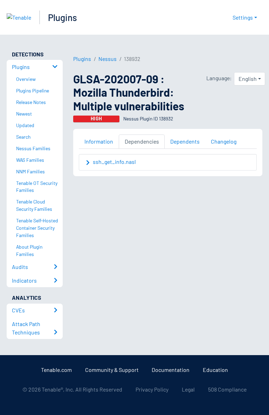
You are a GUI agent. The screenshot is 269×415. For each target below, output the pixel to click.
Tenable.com (56, 369)
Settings (243, 17)
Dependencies (142, 141)
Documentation (170, 369)
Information (98, 141)
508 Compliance (227, 389)
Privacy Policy (152, 389)
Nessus (107, 58)
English (248, 78)
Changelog (223, 141)
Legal (188, 389)
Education (215, 369)
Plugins (62, 17)
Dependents (185, 141)
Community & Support (112, 369)
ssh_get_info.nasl (114, 161)
